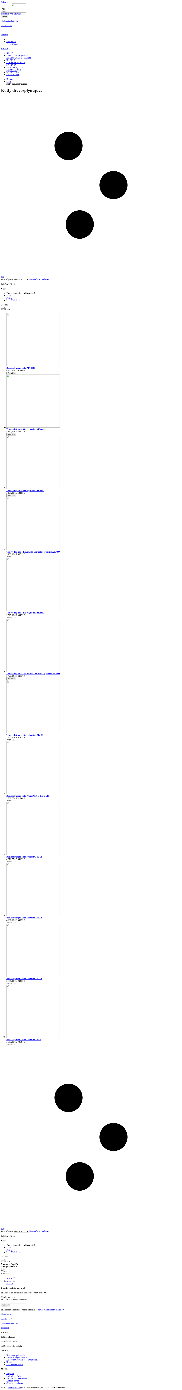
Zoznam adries (12, 1381)
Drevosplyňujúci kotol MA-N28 (20, 368)
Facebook (5, 1328)
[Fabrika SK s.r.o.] (6, 1314)
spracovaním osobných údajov (51, 1310)
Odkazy (4, 2)
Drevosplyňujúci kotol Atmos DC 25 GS (24, 918)
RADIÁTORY (12, 72)
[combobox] (13, 11)
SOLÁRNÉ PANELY (15, 62)
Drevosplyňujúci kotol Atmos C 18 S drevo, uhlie (28, 796)
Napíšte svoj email (9, 1297)
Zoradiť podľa (7, 279)
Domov (9, 79)
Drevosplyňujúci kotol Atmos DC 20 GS (24, 978)
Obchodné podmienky (15, 1355)
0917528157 (6, 25)
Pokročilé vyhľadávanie (11, 14)
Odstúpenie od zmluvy (15, 1383)
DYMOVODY (12, 74)
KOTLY (10, 53)
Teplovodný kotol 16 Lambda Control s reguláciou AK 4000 (33, 674)
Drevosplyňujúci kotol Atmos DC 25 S (23, 1039)
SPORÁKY (11, 65)
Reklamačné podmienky (16, 1357)
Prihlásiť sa (11, 41)
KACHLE (10, 60)
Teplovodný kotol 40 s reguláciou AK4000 (25, 490)
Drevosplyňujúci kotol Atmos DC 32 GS (24, 857)
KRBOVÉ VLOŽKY (15, 67)
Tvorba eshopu (14, 1388)
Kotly (8, 81)
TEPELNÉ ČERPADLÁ (17, 55)
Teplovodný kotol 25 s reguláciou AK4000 (25, 613)
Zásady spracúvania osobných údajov (22, 1360)
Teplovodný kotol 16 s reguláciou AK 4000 (25, 735)
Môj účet (10, 1373)
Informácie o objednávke (16, 1378)
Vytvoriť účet (12, 44)
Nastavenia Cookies (14, 1364)
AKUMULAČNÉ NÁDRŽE (18, 58)
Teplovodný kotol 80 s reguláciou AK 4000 (25, 429)
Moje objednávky (13, 1376)
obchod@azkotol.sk (9, 21)
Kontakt (9, 1362)
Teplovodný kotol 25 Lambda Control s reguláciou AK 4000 (33, 552)
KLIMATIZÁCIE (14, 70)
